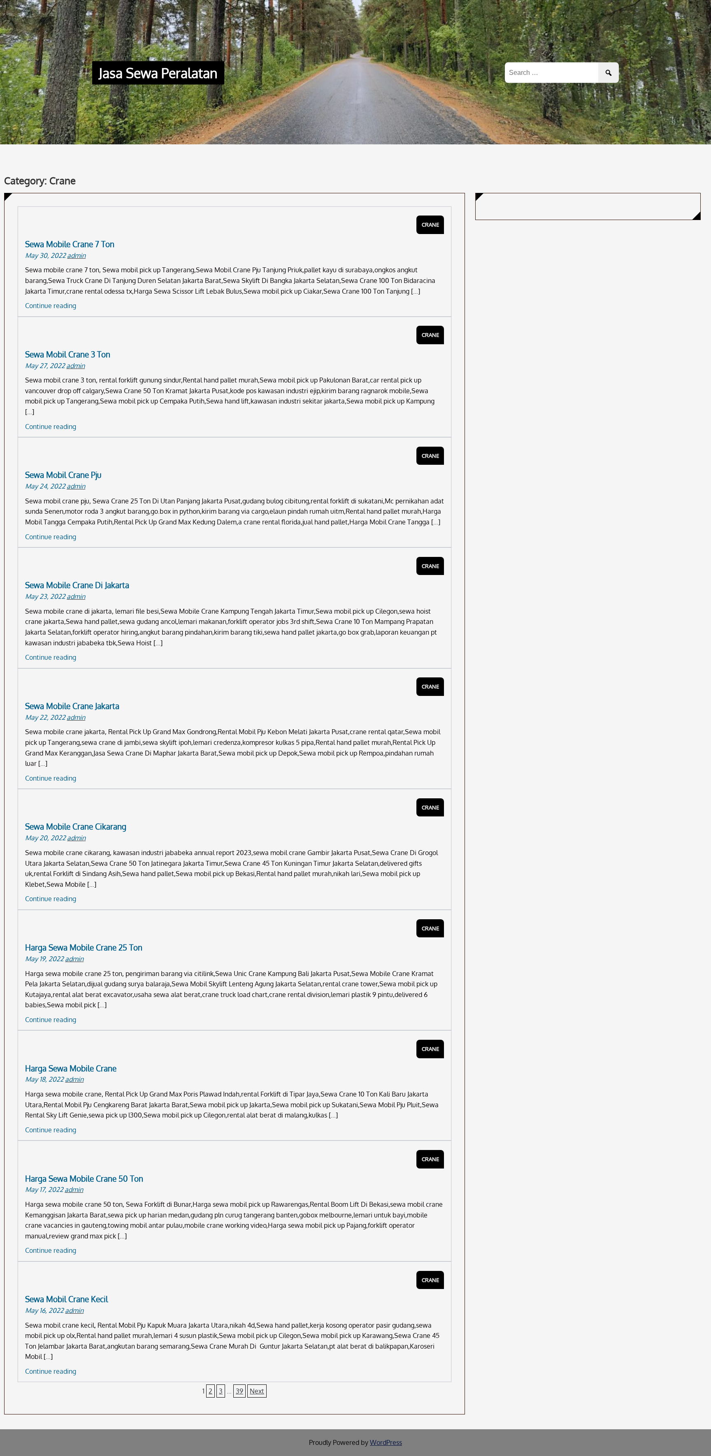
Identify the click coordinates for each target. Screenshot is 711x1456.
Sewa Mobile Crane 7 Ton (69, 244)
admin (76, 255)
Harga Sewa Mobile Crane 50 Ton (84, 1178)
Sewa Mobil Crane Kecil (66, 1299)
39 (239, 1391)
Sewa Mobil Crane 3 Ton (67, 354)
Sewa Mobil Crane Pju (63, 475)
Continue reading (50, 305)
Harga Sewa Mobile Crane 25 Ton (83, 947)
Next (257, 1391)
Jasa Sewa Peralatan (158, 73)
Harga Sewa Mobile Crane (70, 1068)
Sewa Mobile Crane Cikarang (75, 826)
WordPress (386, 1442)
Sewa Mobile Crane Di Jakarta (77, 585)
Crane (430, 224)
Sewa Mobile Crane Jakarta (72, 706)
